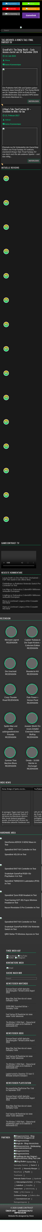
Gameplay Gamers (21, 1165)
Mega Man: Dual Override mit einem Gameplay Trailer (19, 999)
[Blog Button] (20, 1161)
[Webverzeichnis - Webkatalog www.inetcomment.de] (27, 1147)
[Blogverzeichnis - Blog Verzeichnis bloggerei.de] (27, 1137)
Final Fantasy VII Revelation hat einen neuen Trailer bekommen (19, 1015)
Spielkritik (37, 1178)
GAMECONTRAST (25, 1208)
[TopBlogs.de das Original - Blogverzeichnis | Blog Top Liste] (27, 1157)
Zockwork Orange (20, 1195)
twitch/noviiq (30, 1189)
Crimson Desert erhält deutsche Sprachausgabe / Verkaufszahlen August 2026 (20, 990)
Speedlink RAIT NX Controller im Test (20, 850)
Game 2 (34, 1165)
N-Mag (38, 1182)
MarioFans (18, 1172)
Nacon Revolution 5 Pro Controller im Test (22, 908)
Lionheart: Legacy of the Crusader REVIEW (20, 602)
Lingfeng (6, 595)
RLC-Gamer (25, 1192)
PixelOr (27, 1172)
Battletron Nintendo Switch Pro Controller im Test (21, 584)
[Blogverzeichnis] (21, 1141)
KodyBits (29, 1185)
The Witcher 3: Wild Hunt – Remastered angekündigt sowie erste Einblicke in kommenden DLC (20, 1024)
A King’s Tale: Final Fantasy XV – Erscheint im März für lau (17, 110)
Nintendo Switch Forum (22, 1178)
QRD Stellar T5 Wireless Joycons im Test (22, 934)
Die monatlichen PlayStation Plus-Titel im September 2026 (20, 1089)
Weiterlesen (34, 101)
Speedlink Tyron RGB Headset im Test (21, 895)
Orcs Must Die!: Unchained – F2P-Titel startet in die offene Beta (21, 579)
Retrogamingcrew (20, 1202)
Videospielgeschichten (24, 1182)
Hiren (31, 1216)
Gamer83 (17, 1168)
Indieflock (19, 1185)
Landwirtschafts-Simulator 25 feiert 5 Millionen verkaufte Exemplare (20, 1074)
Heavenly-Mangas (30, 1168)
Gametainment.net (23, 1199)
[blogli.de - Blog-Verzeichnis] (26, 1143)
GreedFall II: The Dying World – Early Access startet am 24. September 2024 (20, 51)
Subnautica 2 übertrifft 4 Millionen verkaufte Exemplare (21, 590)
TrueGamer (18, 1175)
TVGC (16, 1192)
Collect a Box (35, 1195)
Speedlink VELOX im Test (15, 854)
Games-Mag (31, 1162)
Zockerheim (18, 1189)
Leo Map (6, 589)
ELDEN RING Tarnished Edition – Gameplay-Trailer (17, 1007)
